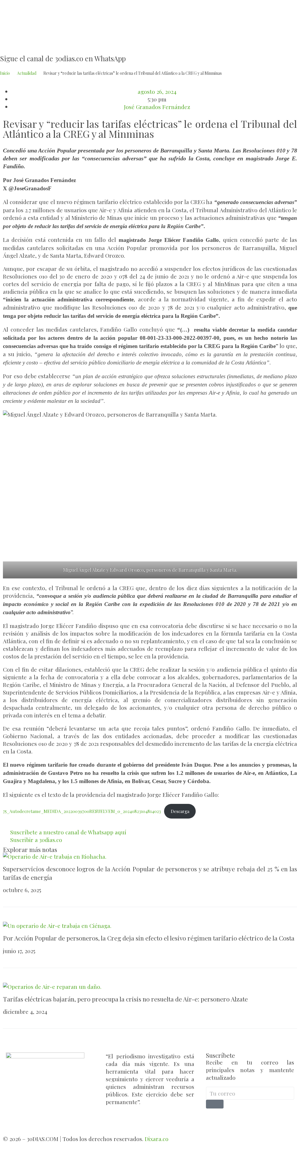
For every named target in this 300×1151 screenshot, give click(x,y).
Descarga (180, 811)
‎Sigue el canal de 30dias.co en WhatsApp (63, 58)
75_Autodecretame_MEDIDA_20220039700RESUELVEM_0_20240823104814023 (82, 811)
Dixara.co (156, 1138)
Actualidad (26, 73)
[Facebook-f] (213, 1117)
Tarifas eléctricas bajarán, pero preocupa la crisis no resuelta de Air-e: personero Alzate (125, 999)
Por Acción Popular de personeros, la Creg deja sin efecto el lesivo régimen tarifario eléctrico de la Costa (148, 938)
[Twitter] (228, 1117)
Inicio (5, 73)
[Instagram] (242, 1117)
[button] (5, 142)
